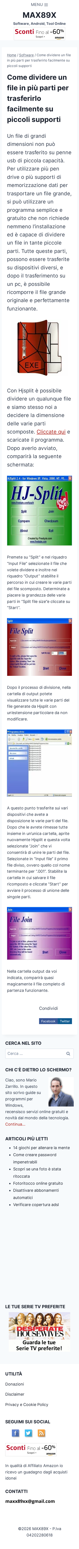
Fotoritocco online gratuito (38, 1183)
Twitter (65, 1021)
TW (28, 1433)
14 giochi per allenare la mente (41, 1147)
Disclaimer (14, 1394)
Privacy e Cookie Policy (26, 1404)
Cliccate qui (51, 431)
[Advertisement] (39, 1255)
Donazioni (14, 1384)
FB (15, 1433)
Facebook (48, 1021)
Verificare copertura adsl (36, 1204)
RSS (41, 1433)
